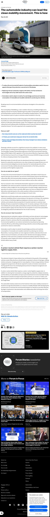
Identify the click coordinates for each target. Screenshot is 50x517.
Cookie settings (38, 513)
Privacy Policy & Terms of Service (25, 509)
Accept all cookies (38, 506)
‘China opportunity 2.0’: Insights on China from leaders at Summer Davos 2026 (37, 420)
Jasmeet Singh (4, 61)
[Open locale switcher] (1, 513)
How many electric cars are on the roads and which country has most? (21, 134)
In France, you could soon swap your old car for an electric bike (20, 137)
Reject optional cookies (38, 510)
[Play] (3, 78)
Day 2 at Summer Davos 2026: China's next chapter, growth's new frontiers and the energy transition (12, 444)
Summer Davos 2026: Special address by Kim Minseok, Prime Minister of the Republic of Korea (12, 398)
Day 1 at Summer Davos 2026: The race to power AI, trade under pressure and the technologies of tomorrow (37, 444)
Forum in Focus (6, 7)
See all (46, 378)
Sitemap (25, 511)
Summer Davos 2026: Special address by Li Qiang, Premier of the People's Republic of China (36, 398)
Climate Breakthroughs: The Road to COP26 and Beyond (16, 71)
